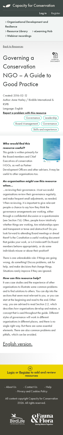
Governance (33, 118)
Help (48, 387)
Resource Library (17, 31)
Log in (43, 13)
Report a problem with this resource (24, 113)
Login (11, 372)
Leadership (51, 118)
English (17, 344)
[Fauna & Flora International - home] (42, 420)
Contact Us (31, 387)
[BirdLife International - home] (17, 420)
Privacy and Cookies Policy (32, 391)
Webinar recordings (19, 36)
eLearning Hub (43, 31)
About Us (11, 387)
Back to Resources (13, 46)
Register (55, 13)
